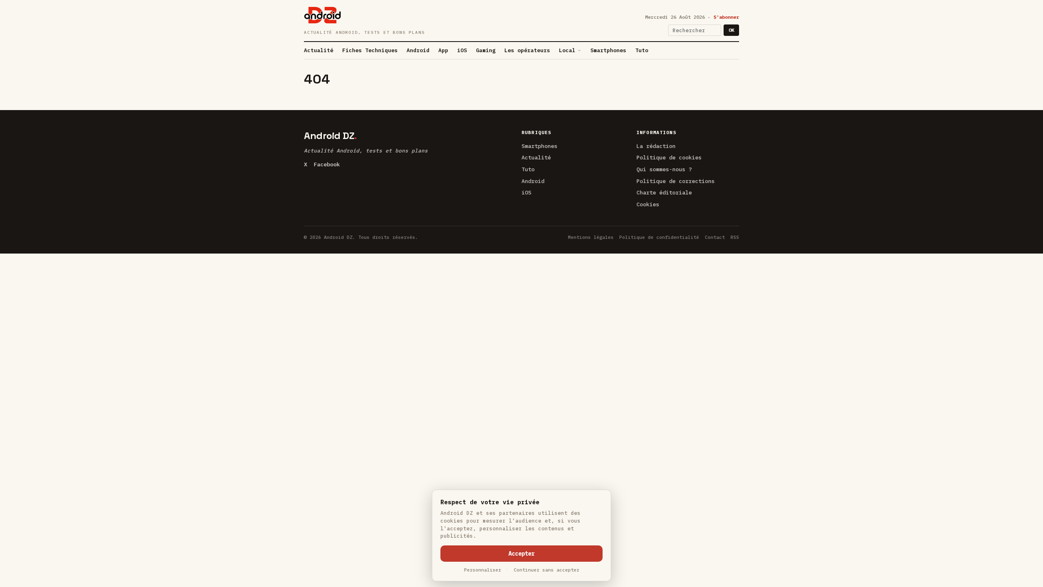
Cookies (647, 204)
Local (567, 50)
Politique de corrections (675, 181)
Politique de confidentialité (659, 237)
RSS (735, 237)
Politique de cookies (669, 157)
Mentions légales (591, 237)
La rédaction (656, 146)
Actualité (318, 50)
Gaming (485, 50)
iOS (462, 50)
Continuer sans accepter (546, 570)
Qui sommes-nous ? (664, 169)
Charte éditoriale (664, 192)
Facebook (327, 164)
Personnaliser (482, 570)
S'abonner (726, 17)
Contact (715, 237)
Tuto (641, 50)
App (443, 50)
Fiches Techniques (370, 50)
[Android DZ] (322, 15)
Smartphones (608, 50)
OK (731, 30)
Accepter (521, 553)
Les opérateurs (527, 50)
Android (418, 50)
